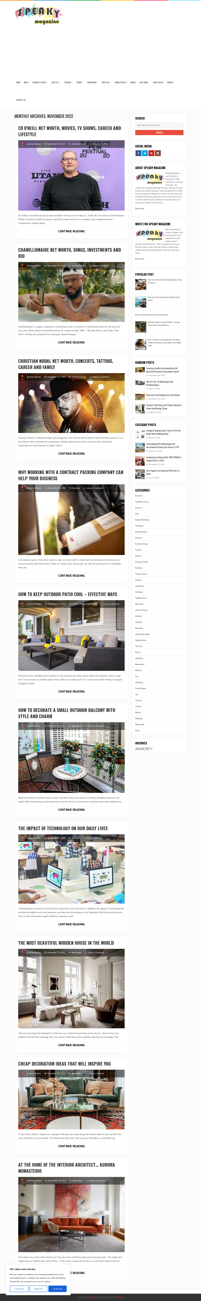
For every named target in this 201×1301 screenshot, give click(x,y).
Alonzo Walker (35, 488)
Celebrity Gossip (39, 82)
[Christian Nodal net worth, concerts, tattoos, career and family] (71, 403)
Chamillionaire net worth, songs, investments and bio (69, 252)
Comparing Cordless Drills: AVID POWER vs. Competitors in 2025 (164, 459)
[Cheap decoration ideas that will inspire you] (71, 1099)
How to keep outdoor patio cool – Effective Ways (67, 594)
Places (138, 652)
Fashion (138, 550)
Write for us (158, 82)
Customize (19, 1288)
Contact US (21, 99)
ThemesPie (91, 1297)
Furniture (138, 568)
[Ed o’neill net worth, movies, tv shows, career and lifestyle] (71, 175)
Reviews (138, 670)
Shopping (139, 682)
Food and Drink (141, 562)
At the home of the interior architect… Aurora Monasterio (66, 1167)
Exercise (138, 538)
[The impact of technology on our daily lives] (71, 869)
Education (139, 526)
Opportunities (140, 640)
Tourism (67, 82)
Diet (137, 514)
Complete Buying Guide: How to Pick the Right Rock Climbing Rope (163, 432)
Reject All (38, 1288)
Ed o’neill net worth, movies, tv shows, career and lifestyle (69, 131)
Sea (136, 676)
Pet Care (138, 646)
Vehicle (133, 82)
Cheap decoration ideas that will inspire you (64, 1063)
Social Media (140, 688)
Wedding (138, 718)
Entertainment (141, 532)
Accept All (57, 1288)
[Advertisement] (100, 51)
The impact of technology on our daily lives (63, 828)
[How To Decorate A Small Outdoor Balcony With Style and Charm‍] (71, 757)
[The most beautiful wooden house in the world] (71, 988)
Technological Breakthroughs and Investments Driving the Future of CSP (162, 445)
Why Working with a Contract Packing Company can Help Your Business (70, 475)
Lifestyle (55, 82)
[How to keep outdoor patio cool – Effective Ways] (71, 635)
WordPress (118, 1297)
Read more (139, 208)
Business (76, 488)
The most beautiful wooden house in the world (66, 942)
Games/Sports (121, 82)
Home (18, 82)
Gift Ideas (139, 592)
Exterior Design (79, 604)
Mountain (139, 628)
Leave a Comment (101, 144)
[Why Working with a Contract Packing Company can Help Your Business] (71, 519)
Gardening (139, 586)
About (26, 82)
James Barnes (35, 144)
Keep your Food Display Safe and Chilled (163, 395)
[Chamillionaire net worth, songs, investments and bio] (71, 292)
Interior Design (141, 610)
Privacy (170, 82)
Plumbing (139, 658)
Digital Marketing (142, 520)
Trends (79, 82)
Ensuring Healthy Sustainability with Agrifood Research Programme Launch (162, 370)
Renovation (91, 82)
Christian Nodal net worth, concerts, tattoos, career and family (65, 364)
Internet (138, 616)
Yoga (137, 730)
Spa (136, 694)
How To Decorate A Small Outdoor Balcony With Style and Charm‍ (66, 713)
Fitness (138, 556)
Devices (138, 508)
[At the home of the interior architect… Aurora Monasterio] (71, 1214)
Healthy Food (140, 598)
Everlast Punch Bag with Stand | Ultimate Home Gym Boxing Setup (163, 406)
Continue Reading (78, 232)
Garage (138, 580)
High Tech (105, 82)
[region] (38, 1279)
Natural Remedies (142, 634)
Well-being (143, 82)
